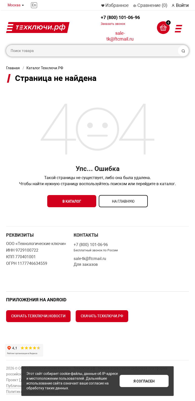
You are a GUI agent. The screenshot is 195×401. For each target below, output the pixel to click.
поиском (118, 183)
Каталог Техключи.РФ (44, 68)
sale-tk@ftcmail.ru (120, 36)
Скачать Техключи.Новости (38, 316)
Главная (13, 68)
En (34, 5)
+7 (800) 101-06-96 (120, 20)
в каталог (71, 201)
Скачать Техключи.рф (102, 316)
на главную (123, 201)
